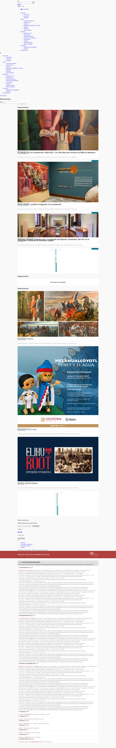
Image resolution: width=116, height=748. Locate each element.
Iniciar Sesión (25, 9)
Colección (23, 13)
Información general (29, 20)
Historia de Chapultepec (30, 37)
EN (23, 6)
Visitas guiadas (27, 30)
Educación (23, 45)
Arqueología (27, 39)
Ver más (95, 160)
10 (56, 263)
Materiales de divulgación (30, 47)
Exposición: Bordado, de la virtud (32, 25)
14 (56, 270)
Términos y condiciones (27, 544)
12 (56, 266)
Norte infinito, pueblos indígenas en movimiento (39, 204)
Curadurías (27, 14)
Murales (26, 41)
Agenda (26, 24)
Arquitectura (27, 34)
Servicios (26, 28)
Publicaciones (24, 50)
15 (56, 271)
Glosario (26, 48)
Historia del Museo (28, 36)
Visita (22, 19)
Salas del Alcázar (28, 44)
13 (56, 268)
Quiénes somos (28, 33)
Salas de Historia (28, 42)
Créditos (23, 547)
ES (20, 6)
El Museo (23, 31)
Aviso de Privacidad (26, 545)
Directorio (23, 542)
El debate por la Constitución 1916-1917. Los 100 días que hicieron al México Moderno (56, 152)
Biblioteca (26, 27)
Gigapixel (26, 17)
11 (56, 265)
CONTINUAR (36, 526)
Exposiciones (27, 22)
